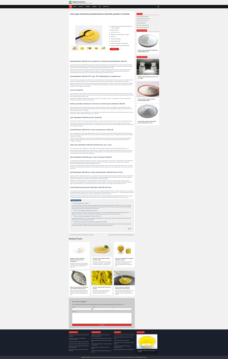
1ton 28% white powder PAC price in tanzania (102, 288)
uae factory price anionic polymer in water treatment (78, 341)
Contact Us (106, 6)
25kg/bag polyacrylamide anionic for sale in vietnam (148, 77)
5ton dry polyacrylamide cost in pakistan (121, 340)
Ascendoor (133, 357)
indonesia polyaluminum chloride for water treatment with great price (79, 288)
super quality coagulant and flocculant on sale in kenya (124, 334)
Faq (100, 6)
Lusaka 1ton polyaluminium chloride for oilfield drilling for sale (148, 51)
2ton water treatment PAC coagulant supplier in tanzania (124, 259)
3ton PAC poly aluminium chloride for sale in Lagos (101, 259)
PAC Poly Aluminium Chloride (142, 20)
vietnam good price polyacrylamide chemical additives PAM (146, 99)
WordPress (144, 357)
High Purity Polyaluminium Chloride (143, 18)
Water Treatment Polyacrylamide (143, 27)
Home (74, 6)
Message (74, 311)
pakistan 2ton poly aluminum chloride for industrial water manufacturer (77, 260)
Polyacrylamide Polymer (141, 23)
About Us (81, 6)
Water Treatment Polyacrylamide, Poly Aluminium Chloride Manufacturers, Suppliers (106, 357)
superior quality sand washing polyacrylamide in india (79, 343)
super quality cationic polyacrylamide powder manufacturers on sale (147, 122)
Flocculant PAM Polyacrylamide (142, 16)
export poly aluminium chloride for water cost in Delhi (101, 338)
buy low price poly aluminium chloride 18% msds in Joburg (122, 288)
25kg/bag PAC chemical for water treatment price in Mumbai (147, 351)
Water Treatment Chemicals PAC (143, 25)
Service (94, 6)
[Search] (158, 7)
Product (88, 6)
